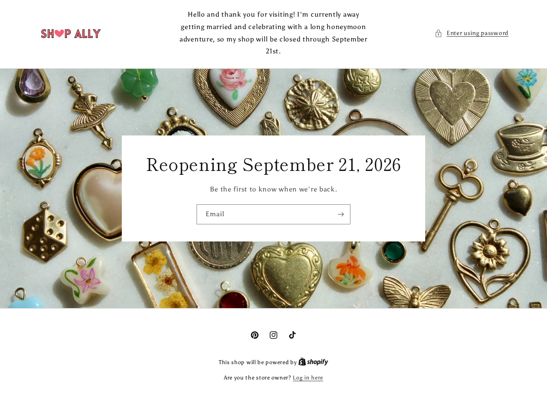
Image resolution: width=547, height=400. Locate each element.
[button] (472, 33)
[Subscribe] (340, 214)
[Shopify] (313, 362)
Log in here (308, 377)
